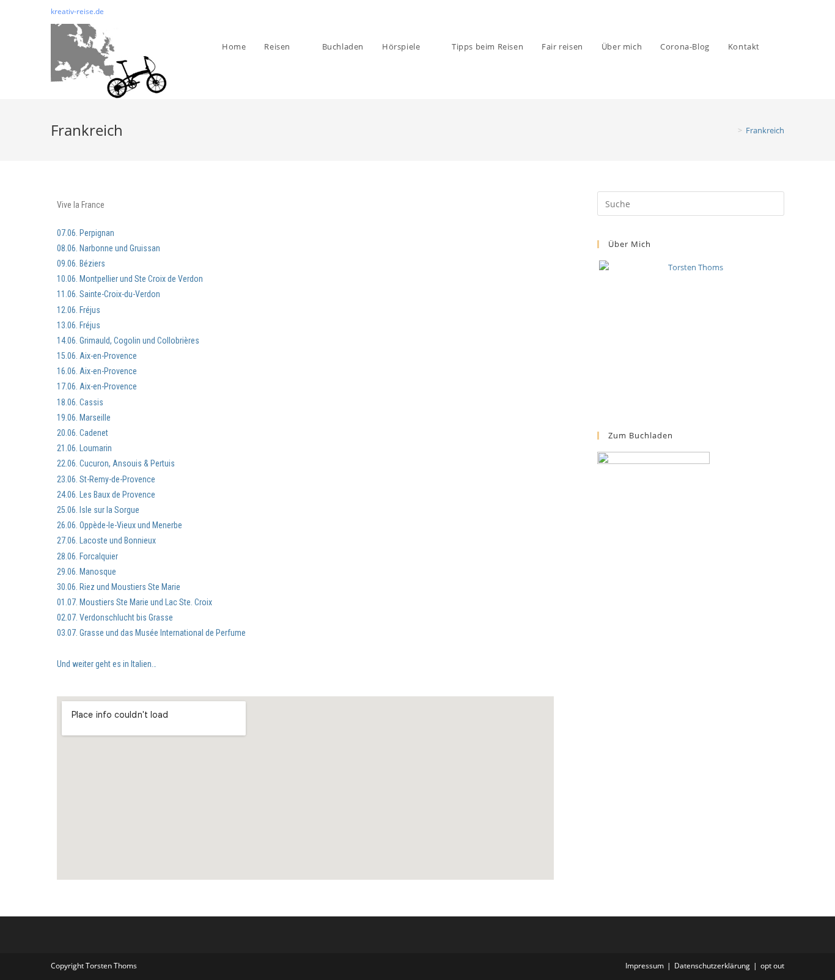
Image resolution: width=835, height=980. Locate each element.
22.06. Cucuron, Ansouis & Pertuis (116, 463)
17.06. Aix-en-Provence (97, 386)
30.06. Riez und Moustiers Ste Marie (118, 587)
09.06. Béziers (82, 263)
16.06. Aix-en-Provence (97, 371)
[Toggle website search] (781, 46)
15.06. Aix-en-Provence (97, 356)
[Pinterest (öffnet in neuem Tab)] (767, 12)
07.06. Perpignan (85, 233)
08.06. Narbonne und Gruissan (108, 248)
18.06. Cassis (81, 402)
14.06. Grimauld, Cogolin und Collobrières (128, 340)
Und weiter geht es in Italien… (106, 664)
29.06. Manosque (86, 572)
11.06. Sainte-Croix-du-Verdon (109, 294)
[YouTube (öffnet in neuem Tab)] (779, 12)
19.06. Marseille (84, 417)
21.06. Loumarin (84, 448)
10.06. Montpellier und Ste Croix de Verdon (130, 279)
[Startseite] (731, 130)
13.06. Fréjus (78, 325)
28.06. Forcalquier (87, 556)
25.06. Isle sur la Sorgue (98, 510)
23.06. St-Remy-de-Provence (106, 479)
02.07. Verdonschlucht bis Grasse (115, 617)
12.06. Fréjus (78, 310)
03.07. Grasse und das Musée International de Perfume (151, 633)
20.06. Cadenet (82, 433)
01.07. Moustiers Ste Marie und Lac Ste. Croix (134, 602)
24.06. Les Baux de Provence (106, 494)
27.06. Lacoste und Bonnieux (106, 540)
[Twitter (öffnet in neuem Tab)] (753, 12)
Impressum (644, 965)
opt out (772, 965)
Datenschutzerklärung (712, 965)
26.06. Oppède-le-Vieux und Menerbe (119, 525)
